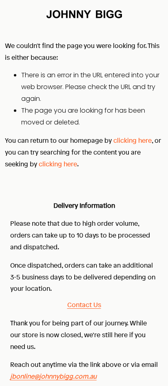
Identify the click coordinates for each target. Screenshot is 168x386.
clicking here (132, 140)
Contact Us (84, 304)
